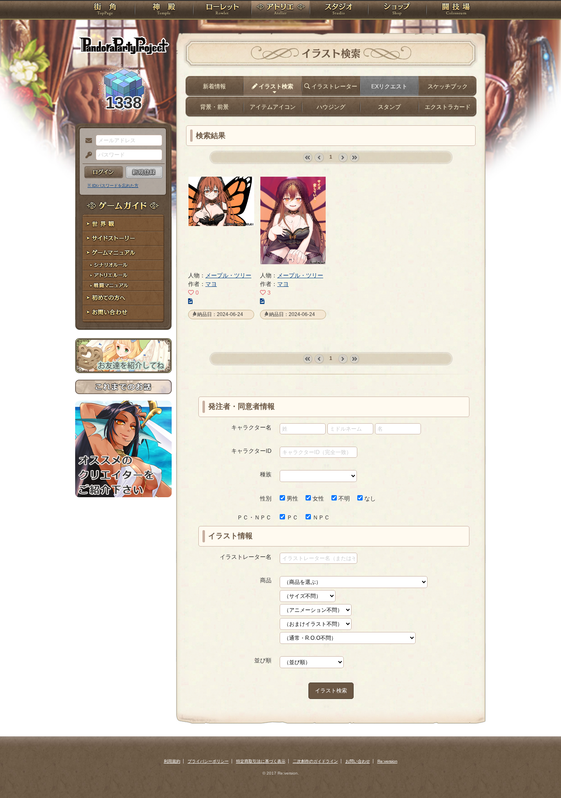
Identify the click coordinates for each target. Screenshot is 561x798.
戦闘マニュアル (123, 286)
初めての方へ (123, 298)
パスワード (86, 155)
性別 (265, 498)
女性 (317, 498)
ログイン (103, 172)
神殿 (164, 10)
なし (369, 498)
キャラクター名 (251, 427)
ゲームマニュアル (123, 253)
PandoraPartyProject (123, 45)
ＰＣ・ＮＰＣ (254, 517)
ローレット (222, 10)
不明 (343, 498)
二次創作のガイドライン (315, 761)
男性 (291, 498)
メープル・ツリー (228, 275)
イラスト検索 (331, 690)
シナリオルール (123, 265)
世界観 (123, 224)
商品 (265, 580)
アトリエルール (123, 275)
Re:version (387, 761)
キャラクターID (251, 450)
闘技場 (456, 10)
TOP (105, 10)
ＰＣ (291, 517)
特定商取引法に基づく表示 (260, 761)
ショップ (397, 10)
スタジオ (339, 10)
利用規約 (172, 761)
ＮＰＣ (320, 517)
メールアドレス (86, 141)
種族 (265, 474)
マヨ (211, 284)
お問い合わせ (123, 312)
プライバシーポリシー (208, 761)
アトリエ (280, 10)
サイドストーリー (123, 238)
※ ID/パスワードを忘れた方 (112, 185)
